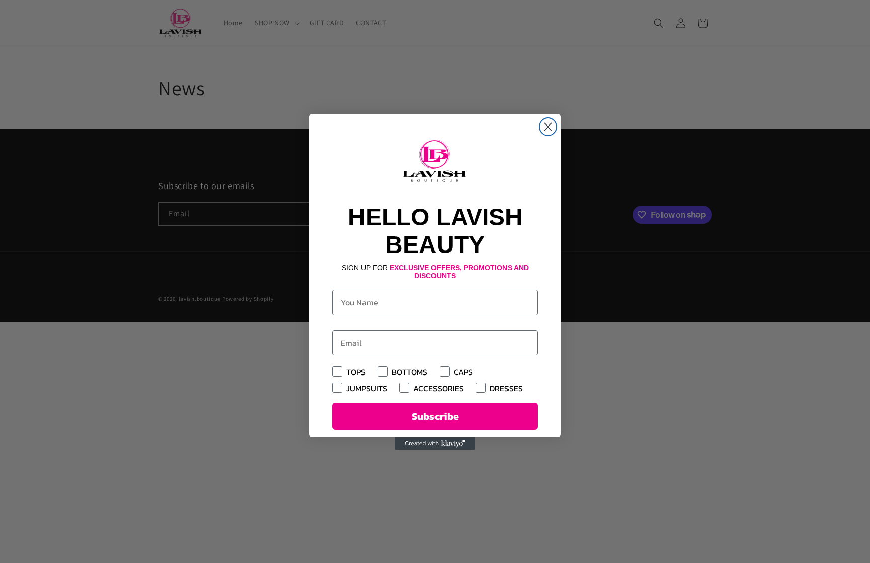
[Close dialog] (548, 127)
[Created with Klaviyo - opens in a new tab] (435, 443)
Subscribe (435, 416)
